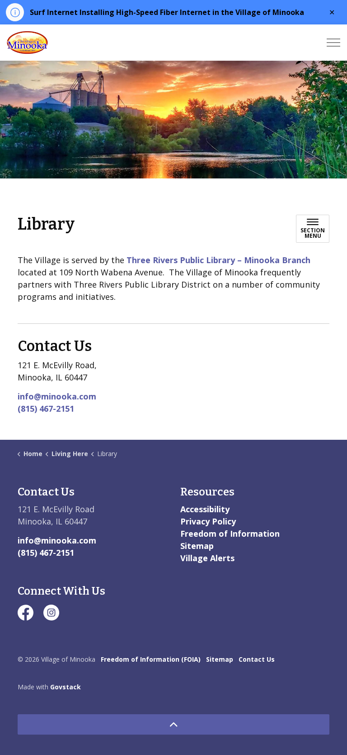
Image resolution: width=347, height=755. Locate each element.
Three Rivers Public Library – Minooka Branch (218, 260)
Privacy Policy (208, 521)
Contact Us (257, 659)
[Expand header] (333, 42)
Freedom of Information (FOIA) (151, 659)
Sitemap (197, 545)
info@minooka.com (57, 396)
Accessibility (205, 509)
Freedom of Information (230, 533)
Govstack (65, 687)
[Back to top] (173, 724)
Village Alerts (207, 558)
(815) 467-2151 (46, 408)
